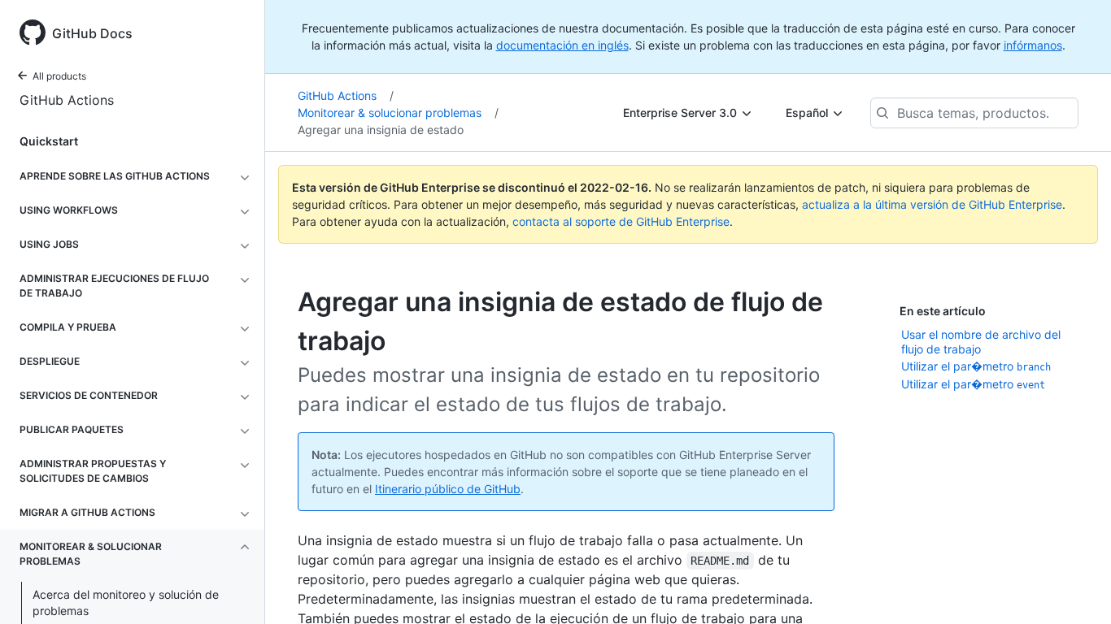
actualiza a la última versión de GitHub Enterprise (932, 204)
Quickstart (49, 141)
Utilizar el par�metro (976, 366)
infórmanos (1033, 45)
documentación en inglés (562, 45)
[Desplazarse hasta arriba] (1075, 588)
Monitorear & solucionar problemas (398, 112)
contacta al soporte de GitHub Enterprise (621, 221)
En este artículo (943, 311)
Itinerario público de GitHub (448, 489)
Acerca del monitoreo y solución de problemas (126, 602)
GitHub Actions (67, 100)
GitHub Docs (92, 33)
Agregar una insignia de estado (381, 129)
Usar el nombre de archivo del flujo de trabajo (981, 341)
